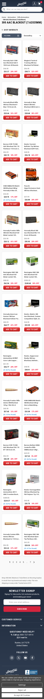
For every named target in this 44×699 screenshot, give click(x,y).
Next (34, 562)
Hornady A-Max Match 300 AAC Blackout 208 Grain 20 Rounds (32, 104)
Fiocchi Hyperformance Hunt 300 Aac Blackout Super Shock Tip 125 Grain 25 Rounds (32, 188)
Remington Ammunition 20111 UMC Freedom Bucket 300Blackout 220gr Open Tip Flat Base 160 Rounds (11, 492)
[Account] (34, 4)
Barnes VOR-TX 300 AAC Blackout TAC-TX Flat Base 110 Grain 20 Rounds (11, 146)
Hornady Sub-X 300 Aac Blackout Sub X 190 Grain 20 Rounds (10, 63)
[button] (32, 36)
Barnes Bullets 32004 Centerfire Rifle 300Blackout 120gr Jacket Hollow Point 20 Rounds (32, 447)
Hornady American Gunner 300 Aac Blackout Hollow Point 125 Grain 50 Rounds (11, 316)
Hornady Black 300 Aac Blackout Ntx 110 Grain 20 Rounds (32, 233)
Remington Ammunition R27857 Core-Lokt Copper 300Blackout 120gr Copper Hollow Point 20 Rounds (11, 358)
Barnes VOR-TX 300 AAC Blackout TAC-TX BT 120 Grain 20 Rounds (11, 447)
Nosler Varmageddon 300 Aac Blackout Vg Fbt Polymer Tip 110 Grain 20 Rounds (32, 492)
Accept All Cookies (22, 695)
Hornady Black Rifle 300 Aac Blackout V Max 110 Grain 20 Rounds (10, 104)
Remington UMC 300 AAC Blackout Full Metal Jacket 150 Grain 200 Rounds (31, 274)
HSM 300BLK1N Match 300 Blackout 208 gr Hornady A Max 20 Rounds (11, 188)
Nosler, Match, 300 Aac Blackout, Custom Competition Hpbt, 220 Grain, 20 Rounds (32, 316)
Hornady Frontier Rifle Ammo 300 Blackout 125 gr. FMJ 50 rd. (11, 403)
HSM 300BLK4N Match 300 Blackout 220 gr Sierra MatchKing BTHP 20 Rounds (32, 403)
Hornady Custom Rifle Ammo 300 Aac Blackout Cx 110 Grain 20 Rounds (11, 536)
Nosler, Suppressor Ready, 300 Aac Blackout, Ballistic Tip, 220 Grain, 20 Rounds (31, 358)
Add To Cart (11, 76)
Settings (22, 685)
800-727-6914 (23, 635)
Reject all (22, 690)
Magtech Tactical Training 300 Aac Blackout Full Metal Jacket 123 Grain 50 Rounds (31, 63)
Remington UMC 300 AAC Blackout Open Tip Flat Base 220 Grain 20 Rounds (31, 536)
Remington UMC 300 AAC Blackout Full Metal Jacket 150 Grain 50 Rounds (10, 274)
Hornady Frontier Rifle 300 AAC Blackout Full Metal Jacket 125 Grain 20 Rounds (11, 233)
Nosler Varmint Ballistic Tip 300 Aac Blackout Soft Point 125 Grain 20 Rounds (31, 146)
